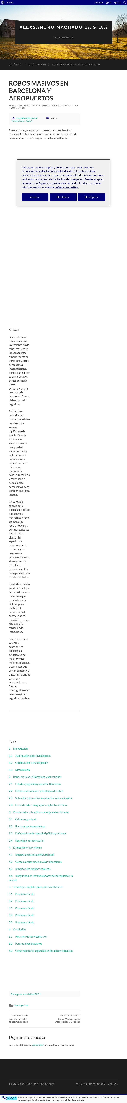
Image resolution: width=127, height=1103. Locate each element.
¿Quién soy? (16, 64)
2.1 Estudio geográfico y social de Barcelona (35, 784)
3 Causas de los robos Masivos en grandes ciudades (39, 812)
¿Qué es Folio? (37, 64)
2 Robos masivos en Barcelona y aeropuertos (35, 776)
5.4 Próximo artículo (21, 915)
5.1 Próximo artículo (21, 894)
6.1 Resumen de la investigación (28, 936)
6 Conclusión (17, 929)
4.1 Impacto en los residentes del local (31, 854)
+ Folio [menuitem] (10, 2)
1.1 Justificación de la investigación (30, 755)
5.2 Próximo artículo (21, 901)
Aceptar (35, 197)
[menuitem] (2, 2)
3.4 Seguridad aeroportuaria (26, 840)
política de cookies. (67, 187)
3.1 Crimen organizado (23, 819)
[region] (63, 182)
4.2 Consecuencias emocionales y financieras (35, 861)
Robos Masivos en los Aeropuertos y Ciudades (67, 1018)
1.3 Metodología (19, 769)
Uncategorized (21, 1005)
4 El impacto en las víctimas (25, 847)
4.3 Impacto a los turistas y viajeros (29, 869)
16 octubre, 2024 (19, 105)
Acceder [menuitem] (99, 2)
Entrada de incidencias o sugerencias (76, 64)
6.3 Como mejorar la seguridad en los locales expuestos (41, 950)
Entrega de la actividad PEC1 (26, 994)
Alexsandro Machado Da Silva (64, 27)
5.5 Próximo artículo (21, 922)
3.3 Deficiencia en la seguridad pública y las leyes (37, 833)
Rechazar (63, 197)
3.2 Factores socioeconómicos (27, 826)
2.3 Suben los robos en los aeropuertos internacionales (40, 798)
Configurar (91, 197)
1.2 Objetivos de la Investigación (28, 762)
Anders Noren (96, 1084)
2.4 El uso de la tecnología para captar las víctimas (38, 805)
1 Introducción (18, 748)
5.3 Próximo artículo (21, 908)
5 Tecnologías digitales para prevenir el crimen (36, 887)
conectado (37, 1044)
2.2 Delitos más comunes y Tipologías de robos (36, 791)
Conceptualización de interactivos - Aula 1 (24, 119)
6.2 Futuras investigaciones (25, 943)
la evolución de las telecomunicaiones (18, 1018)
